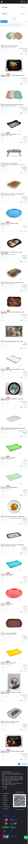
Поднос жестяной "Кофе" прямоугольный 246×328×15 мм (12, 751)
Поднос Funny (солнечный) (8, 662)
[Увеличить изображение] (20, 42)
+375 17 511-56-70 (18, 778)
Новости (5, 804)
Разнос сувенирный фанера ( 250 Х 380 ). (12, 341)
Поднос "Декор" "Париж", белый (10, 721)
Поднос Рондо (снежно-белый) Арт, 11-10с (13, 369)
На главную (6, 793)
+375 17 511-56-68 (18, 776)
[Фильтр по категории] (26, 21)
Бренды (5, 797)
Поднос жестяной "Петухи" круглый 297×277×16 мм (11, 693)
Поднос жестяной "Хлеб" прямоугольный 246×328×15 (12, 312)
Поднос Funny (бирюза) (7, 574)
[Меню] (1, 1)
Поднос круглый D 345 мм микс (9, 46)
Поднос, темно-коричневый (8, 633)
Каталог (5, 795)
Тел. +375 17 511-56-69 (7, 778)
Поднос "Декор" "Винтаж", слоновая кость (13, 194)
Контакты (5, 808)
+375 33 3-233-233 (18, 779)
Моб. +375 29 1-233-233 (7, 779)
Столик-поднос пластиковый (9, 163)
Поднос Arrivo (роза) (6, 604)
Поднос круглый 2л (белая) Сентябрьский (12, 516)
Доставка (5, 800)
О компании (6, 806)
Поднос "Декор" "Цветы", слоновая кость (12, 282)
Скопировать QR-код (19, 809)
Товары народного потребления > (14, 24)
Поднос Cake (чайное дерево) (9, 487)
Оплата (5, 802)
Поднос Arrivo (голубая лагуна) (9, 223)
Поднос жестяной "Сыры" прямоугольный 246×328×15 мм (12, 76)
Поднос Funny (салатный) (8, 457)
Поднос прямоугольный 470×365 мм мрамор (13, 428)
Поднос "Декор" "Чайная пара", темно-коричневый (12, 252)
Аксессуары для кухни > (15, 25)
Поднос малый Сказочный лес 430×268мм (12, 545)
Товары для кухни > (5, 25)
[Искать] (9, 21)
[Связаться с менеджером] (26, 837)
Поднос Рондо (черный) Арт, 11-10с (11, 134)
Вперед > (25, 764)
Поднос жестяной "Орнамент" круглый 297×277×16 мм (12, 399)
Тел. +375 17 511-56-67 (7, 776)
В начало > (3, 24)
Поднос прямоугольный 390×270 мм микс (12, 104)
